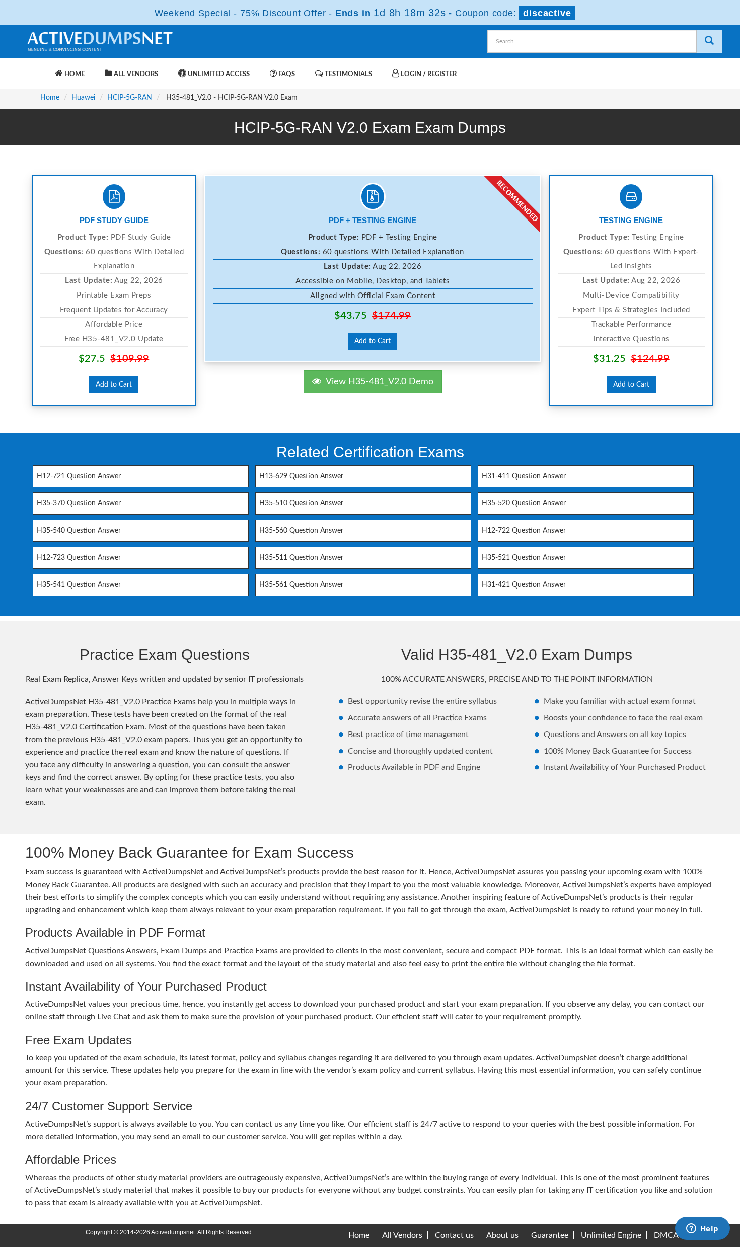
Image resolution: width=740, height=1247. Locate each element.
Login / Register (428, 74)
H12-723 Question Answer (79, 557)
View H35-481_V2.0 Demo (377, 381)
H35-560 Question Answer (301, 530)
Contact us (454, 1235)
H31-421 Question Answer (524, 585)
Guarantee (549, 1235)
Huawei (83, 97)
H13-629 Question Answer (301, 476)
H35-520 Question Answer (524, 503)
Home (74, 74)
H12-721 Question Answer (79, 476)
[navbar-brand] (37, 69)
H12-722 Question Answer (524, 530)
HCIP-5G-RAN (129, 97)
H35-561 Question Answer (301, 585)
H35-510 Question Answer (301, 503)
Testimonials (347, 74)
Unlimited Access (218, 74)
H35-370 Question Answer (79, 503)
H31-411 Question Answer (524, 476)
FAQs (286, 74)
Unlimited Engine (611, 1235)
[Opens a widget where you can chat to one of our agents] (702, 1229)
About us (502, 1235)
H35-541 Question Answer (79, 585)
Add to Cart (114, 384)
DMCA (666, 1235)
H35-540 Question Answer (79, 530)
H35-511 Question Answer (301, 557)
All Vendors (135, 74)
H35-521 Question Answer (524, 557)
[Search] (709, 41)
